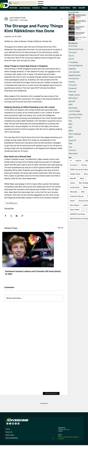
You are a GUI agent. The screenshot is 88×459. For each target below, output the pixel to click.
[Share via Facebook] (5, 216)
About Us (9, 432)
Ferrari (72, 201)
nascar (72, 183)
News (82, 178)
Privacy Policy (60, 435)
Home (8, 429)
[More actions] (61, 19)
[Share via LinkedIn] (17, 216)
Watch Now (10, 435)
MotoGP (73, 178)
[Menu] (41, 3)
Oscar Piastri (74, 210)
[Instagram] (7, 424)
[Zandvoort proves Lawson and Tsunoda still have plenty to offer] (33, 249)
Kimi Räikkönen (11, 203)
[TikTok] (16, 424)
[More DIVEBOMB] (53, 438)
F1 (71, 161)
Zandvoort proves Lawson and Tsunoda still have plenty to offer (33, 272)
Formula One (9, 208)
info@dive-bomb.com (64, 429)
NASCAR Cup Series (77, 214)
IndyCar (78, 161)
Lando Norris (74, 187)
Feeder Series (75, 174)
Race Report (74, 205)
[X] (10, 424)
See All (60, 228)
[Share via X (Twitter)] (11, 216)
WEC (83, 192)
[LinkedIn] (18, 424)
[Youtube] (13, 424)
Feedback (60, 431)
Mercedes (73, 192)
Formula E (73, 165)
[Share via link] (22, 216)
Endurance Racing (76, 196)
